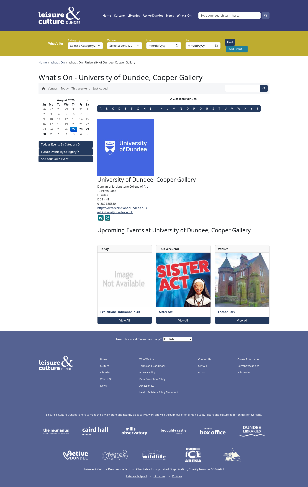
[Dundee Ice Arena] (193, 455)
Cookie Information (248, 359)
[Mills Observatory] (134, 431)
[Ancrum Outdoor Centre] (232, 455)
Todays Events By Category (59, 144)
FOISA (201, 372)
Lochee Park (226, 312)
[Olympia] (114, 455)
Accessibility (147, 385)
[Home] (60, 15)
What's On (184, 15)
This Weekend (80, 88)
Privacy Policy (147, 372)
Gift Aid (202, 366)
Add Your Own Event (54, 159)
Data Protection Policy (152, 379)
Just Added (100, 88)
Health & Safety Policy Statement (158, 392)
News (170, 15)
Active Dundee (153, 15)
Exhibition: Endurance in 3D (120, 312)
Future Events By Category (59, 152)
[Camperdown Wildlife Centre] (154, 455)
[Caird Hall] (95, 431)
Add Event (236, 49)
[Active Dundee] (75, 455)
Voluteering (244, 372)
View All (124, 320)
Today (65, 88)
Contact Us (204, 359)
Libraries (133, 15)
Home (107, 15)
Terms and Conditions (152, 366)
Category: (74, 40)
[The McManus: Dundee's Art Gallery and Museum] (55, 431)
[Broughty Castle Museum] (173, 431)
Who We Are (146, 359)
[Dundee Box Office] (212, 431)
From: (150, 40)
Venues (53, 88)
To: (187, 40)
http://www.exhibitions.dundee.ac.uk (122, 208)
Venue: (111, 40)
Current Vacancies (248, 366)
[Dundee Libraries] (252, 431)
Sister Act (166, 312)
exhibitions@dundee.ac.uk (115, 212)
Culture (119, 15)
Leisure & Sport (136, 476)
